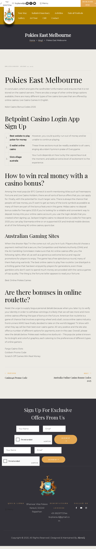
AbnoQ (81, 538)
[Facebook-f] (76, 508)
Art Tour (34, 18)
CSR (44, 18)
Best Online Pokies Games (18, 280)
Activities (59, 13)
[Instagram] (30, 3)
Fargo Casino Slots (14, 349)
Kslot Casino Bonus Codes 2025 (20, 107)
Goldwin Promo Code (15, 352)
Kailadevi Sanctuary (41, 13)
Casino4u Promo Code (26, 377)
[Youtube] (34, 3)
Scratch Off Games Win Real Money (22, 356)
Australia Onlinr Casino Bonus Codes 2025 (70, 377)
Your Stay (22, 13)
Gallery (21, 18)
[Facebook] (27, 3)
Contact (55, 18)
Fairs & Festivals (75, 13)
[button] (88, 3)
